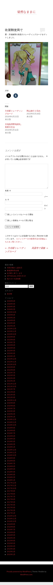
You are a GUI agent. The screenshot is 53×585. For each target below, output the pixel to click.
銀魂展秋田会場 (13, 271)
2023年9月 (11, 337)
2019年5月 (11, 439)
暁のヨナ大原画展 (13, 279)
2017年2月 (11, 510)
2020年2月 (11, 414)
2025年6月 (11, 315)
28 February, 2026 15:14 (16, 276)
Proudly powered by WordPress (19, 572)
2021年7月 (11, 389)
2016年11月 (11, 519)
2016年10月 (11, 521)
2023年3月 (11, 353)
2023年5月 (11, 348)
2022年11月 (11, 362)
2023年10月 (11, 334)
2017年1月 (11, 513)
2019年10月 (11, 425)
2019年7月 (11, 433)
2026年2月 (11, 309)
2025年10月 (11, 312)
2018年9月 (11, 458)
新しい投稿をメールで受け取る (20, 220)
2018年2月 (11, 477)
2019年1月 (11, 447)
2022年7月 (11, 373)
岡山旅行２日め (33, 111)
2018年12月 (11, 450)
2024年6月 (11, 320)
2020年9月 (11, 403)
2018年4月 (11, 472)
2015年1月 (11, 554)
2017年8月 (11, 494)
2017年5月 (11, 502)
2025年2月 (11, 318)
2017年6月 (11, 499)
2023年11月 (11, 331)
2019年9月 (11, 428)
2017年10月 (11, 488)
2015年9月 (11, 541)
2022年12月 (11, 359)
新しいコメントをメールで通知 (20, 214)
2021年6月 (11, 392)
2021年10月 (11, 386)
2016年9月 (11, 524)
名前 (8, 191)
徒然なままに (26, 12)
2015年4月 (11, 546)
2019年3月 (11, 441)
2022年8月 (11, 370)
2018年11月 (11, 453)
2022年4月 (11, 378)
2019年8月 (11, 431)
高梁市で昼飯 (40, 247)
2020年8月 (11, 406)
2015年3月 (11, 549)
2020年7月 (11, 409)
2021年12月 (11, 384)
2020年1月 (11, 417)
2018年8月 (11, 461)
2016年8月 (11, 527)
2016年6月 (11, 532)
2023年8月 (11, 340)
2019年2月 (11, 444)
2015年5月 (11, 543)
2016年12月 (11, 516)
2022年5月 (11, 375)
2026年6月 (11, 301)
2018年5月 (11, 469)
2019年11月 (11, 422)
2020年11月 (11, 400)
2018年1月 (11, 480)
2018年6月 (11, 466)
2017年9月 (11, 491)
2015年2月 (11, 552)
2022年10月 (11, 364)
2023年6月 (11, 345)
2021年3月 (11, 397)
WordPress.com (26, 575)
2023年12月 (11, 329)
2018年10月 (11, 455)
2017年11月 (11, 486)
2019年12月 (11, 419)
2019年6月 (11, 436)
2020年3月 (11, 411)
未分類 (9, 294)
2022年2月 (11, 381)
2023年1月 (11, 356)
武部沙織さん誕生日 (14, 268)
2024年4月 (11, 323)
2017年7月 (11, 497)
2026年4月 (11, 304)
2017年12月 (11, 483)
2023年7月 (11, 342)
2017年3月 (11, 508)
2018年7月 (11, 464)
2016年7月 (11, 530)
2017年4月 (11, 505)
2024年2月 (11, 326)
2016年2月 (11, 538)
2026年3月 (11, 307)
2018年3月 (11, 475)
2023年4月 (11, 351)
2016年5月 (11, 535)
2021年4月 (11, 395)
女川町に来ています (14, 273)
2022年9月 (11, 367)
